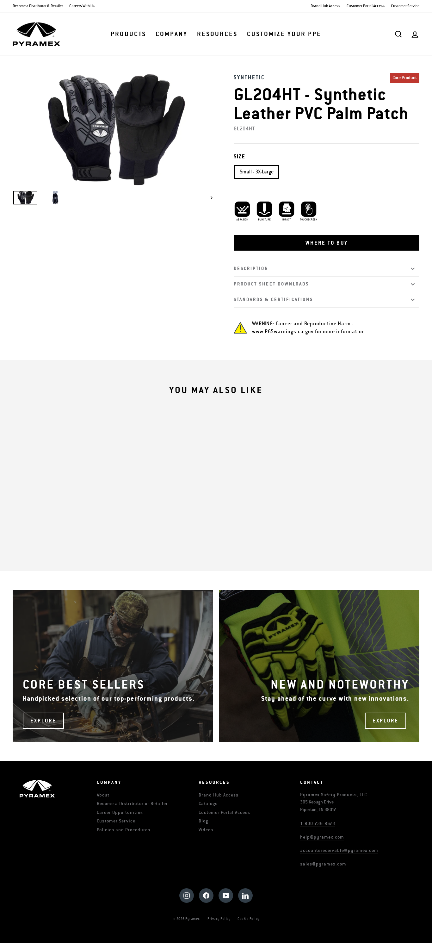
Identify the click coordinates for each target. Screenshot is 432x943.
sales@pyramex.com (323, 864)
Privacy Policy (219, 919)
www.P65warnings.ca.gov (283, 331)
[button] (326, 243)
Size (239, 156)
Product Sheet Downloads (271, 284)
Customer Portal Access (366, 6)
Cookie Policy (249, 919)
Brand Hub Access (325, 6)
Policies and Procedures (123, 830)
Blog (203, 821)
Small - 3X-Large (257, 172)
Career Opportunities (120, 812)
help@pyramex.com (322, 837)
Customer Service (405, 6)
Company (172, 34)
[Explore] (113, 666)
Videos (206, 830)
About (103, 795)
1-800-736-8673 (317, 823)
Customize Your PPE (284, 34)
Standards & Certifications (273, 299)
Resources (217, 34)
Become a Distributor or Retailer (132, 803)
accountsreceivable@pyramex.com (339, 850)
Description (251, 268)
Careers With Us (82, 6)
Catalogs (208, 803)
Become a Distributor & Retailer (38, 6)
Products (128, 34)
